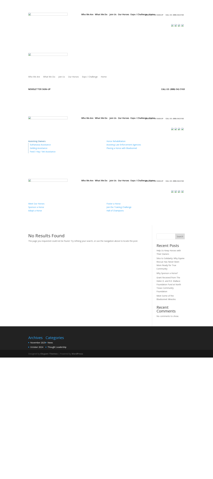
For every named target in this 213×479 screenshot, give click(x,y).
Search (180, 236)
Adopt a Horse (35, 210)
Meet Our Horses (36, 203)
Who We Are (34, 77)
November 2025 (37, 342)
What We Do (49, 77)
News (50, 342)
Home (104, 77)
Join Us (61, 77)
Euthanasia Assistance (40, 144)
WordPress (77, 353)
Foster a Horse (113, 203)
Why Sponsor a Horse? (167, 273)
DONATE (142, 20)
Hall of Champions (115, 210)
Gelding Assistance (38, 148)
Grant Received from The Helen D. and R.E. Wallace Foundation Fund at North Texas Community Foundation (168, 284)
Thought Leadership (57, 347)
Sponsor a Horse (36, 207)
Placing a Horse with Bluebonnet (121, 148)
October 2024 (36, 347)
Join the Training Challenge (118, 207)
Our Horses (73, 77)
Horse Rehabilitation (115, 141)
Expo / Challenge (90, 77)
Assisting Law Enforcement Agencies (123, 144)
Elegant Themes (49, 353)
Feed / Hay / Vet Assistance (42, 151)
